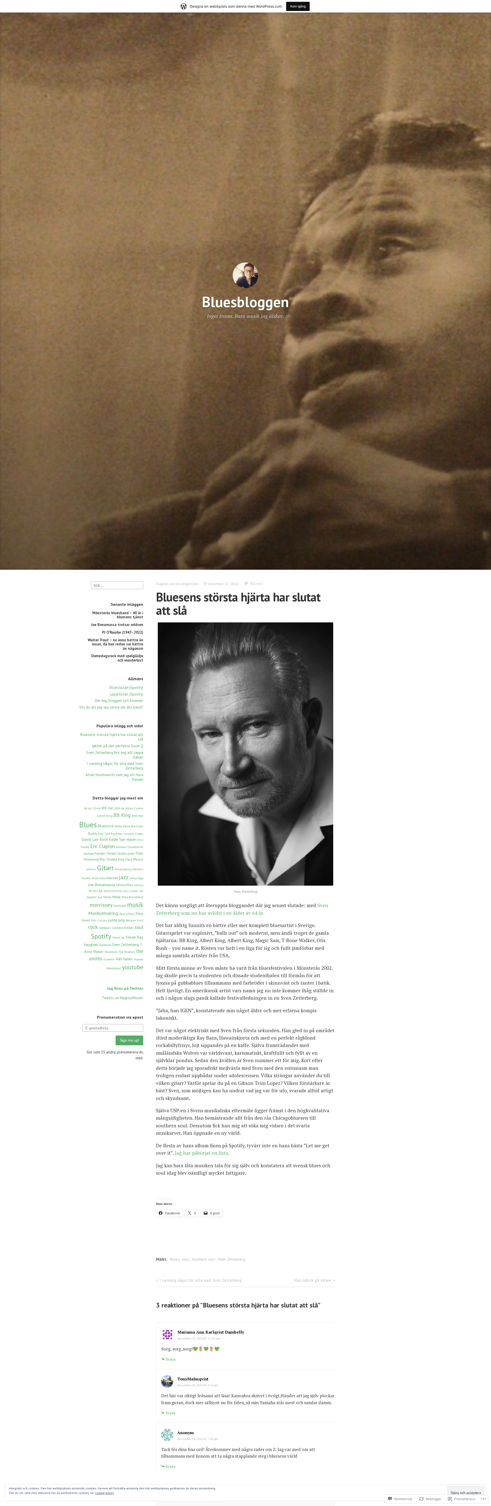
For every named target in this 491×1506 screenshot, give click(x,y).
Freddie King (115, 859)
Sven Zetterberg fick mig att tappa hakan (114, 755)
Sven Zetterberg (125, 944)
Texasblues (111, 952)
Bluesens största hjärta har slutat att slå (111, 737)
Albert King (105, 816)
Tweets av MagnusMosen (122, 997)
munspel (120, 906)
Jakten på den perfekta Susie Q (117, 745)
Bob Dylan (137, 826)
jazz (123, 877)
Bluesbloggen (245, 301)
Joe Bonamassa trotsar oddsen (117, 624)
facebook (89, 853)
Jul (101, 890)
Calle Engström (113, 834)
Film (139, 853)
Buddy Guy (95, 833)
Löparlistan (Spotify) (126, 694)
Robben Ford (134, 920)
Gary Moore (134, 859)
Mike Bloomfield (132, 897)
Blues (88, 824)
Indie (102, 878)
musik (135, 904)
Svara (171, 1359)
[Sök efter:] (117, 584)
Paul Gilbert (127, 914)
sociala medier (122, 928)
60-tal (87, 808)
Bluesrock (106, 825)
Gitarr (105, 867)
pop (121, 919)
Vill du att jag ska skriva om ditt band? (111, 707)
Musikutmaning (103, 913)
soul (139, 927)
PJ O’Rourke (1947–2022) (122, 632)
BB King (122, 815)
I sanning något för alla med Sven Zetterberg (115, 766)
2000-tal (119, 808)
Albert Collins (134, 808)
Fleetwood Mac (95, 859)
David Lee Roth (95, 839)
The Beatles (126, 952)
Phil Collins (99, 920)
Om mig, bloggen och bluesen (119, 700)
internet (112, 878)
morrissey (101, 904)
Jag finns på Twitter (125, 988)
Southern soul (204, 1259)
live (99, 897)
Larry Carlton (130, 891)
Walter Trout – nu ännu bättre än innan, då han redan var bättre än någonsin (115, 644)
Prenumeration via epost (120, 1017)
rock (93, 927)
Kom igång (298, 6)
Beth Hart (137, 816)
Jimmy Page (136, 878)
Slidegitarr (105, 928)
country (129, 834)
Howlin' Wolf (90, 878)
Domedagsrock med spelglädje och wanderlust (117, 657)
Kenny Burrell (112, 891)
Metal (116, 897)
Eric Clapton (102, 846)
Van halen (124, 959)
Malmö (107, 897)
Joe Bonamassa (101, 884)
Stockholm (105, 945)
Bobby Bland (122, 826)
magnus (162, 584)
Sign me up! (129, 1040)
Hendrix (137, 869)
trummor (109, 959)
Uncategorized (187, 584)
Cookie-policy (104, 1493)
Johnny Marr (124, 885)
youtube (132, 967)
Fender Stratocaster (121, 853)
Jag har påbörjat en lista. (201, 1153)
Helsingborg (123, 869)
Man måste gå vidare (312, 1280)
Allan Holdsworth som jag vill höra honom (114, 777)
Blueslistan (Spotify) (126, 687)
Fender (100, 853)
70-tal (96, 808)
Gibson (91, 869)
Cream (139, 834)
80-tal (107, 807)
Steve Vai (118, 937)
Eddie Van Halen (123, 839)
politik (112, 920)
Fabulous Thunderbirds (129, 847)
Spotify (101, 936)
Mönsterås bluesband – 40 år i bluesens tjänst (117, 614)
